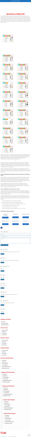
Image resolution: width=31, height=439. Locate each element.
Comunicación (4, 333)
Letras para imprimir (4, 323)
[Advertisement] (15, 7)
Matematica (4, 360)
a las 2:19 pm (4, 301)
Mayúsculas (3, 321)
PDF (15, 160)
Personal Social (4, 334)
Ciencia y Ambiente (5, 330)
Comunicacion (4, 362)
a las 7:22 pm (4, 284)
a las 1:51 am (4, 250)
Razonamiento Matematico (6, 366)
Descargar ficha (5, 217)
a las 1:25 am (4, 267)
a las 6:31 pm (4, 258)
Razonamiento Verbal (5, 368)
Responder (2, 262)
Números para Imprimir (5, 324)
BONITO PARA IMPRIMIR (15, 1)
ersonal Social (5, 365)
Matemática (4, 331)
